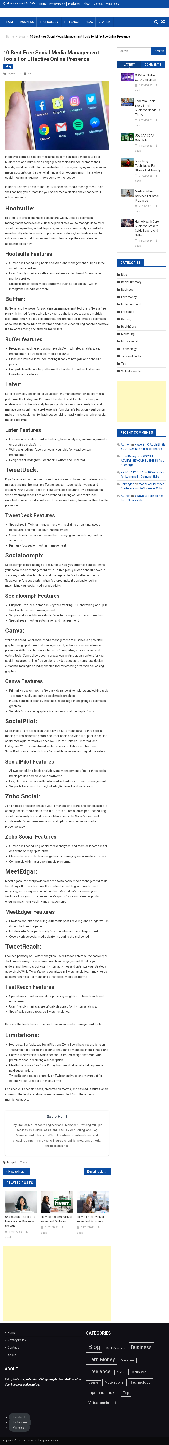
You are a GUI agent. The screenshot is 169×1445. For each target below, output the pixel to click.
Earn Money (129, 297)
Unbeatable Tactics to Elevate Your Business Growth (20, 1221)
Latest (129, 64)
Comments (152, 64)
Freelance (72, 21)
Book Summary (131, 282)
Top (123, 363)
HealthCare (128, 326)
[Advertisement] (57, 1283)
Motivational (129, 341)
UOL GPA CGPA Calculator (144, 138)
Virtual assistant (132, 371)
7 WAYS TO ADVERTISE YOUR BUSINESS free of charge (142, 461)
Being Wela (12, 1379)
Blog (89, 21)
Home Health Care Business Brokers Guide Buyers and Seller (147, 228)
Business (27, 21)
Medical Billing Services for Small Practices (147, 196)
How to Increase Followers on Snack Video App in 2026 (19, 1171)
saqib (31, 73)
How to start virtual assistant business (90, 1219)
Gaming (126, 319)
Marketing (128, 334)
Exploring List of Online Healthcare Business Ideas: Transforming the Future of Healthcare (99, 1171)
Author (125, 444)
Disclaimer (74, 3)
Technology (49, 21)
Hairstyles (127, 484)
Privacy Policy (57, 3)
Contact (98, 3)
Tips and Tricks (131, 356)
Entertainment (131, 304)
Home (42, 3)
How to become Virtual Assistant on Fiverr (56, 1219)
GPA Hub (104, 21)
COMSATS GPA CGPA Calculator (145, 77)
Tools (23, 1162)
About (87, 3)
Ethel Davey (128, 456)
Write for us (112, 3)
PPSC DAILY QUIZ (132, 472)
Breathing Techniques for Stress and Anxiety (147, 166)
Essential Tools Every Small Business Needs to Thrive (148, 107)
